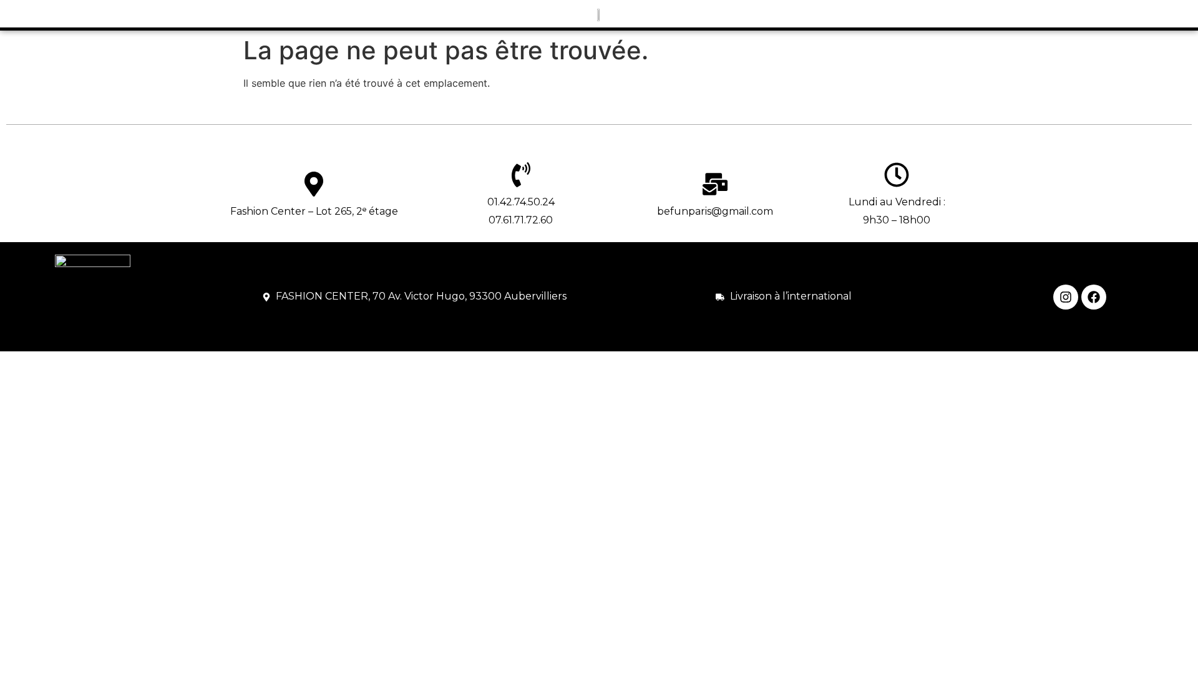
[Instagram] (1065, 297)
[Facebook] (1093, 297)
